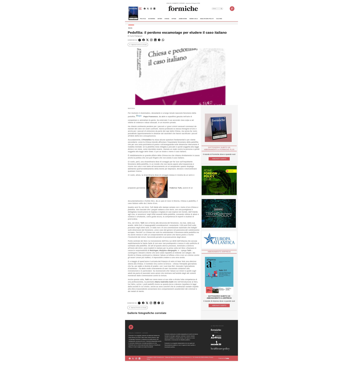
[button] (140, 13)
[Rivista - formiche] (221, 330)
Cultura (219, 18)
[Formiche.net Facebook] (144, 9)
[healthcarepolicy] (221, 349)
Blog (130, 28)
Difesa (174, 18)
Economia (151, 18)
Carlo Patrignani (136, 36)
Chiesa (167, 18)
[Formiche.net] (232, 8)
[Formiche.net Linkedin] (154, 9)
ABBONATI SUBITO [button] (219, 159)
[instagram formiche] (136, 359)
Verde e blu (193, 18)
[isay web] (227, 358)
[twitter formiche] (133, 359)
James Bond (183, 18)
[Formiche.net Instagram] (151, 9)
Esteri (160, 18)
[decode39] (221, 343)
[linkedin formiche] (139, 359)
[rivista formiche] (219, 276)
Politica (143, 18)
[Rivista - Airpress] (221, 337)
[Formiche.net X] (147, 9)
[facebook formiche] (129, 359)
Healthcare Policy (207, 18)
